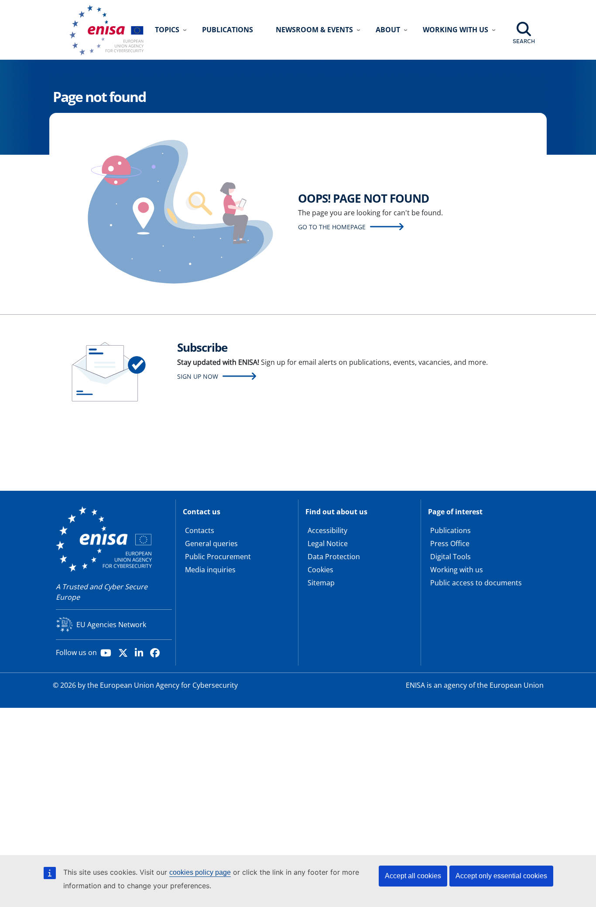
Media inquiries (210, 569)
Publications (227, 29)
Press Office (449, 543)
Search (524, 41)
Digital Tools (450, 556)
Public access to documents (476, 583)
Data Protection (334, 556)
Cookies (320, 569)
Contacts (199, 530)
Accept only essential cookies (501, 876)
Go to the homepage (332, 227)
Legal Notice (328, 543)
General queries (211, 543)
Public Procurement (218, 556)
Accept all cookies (413, 876)
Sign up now (197, 376)
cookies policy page (200, 872)
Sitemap (321, 583)
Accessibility (327, 530)
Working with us (456, 569)
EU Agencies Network (111, 624)
